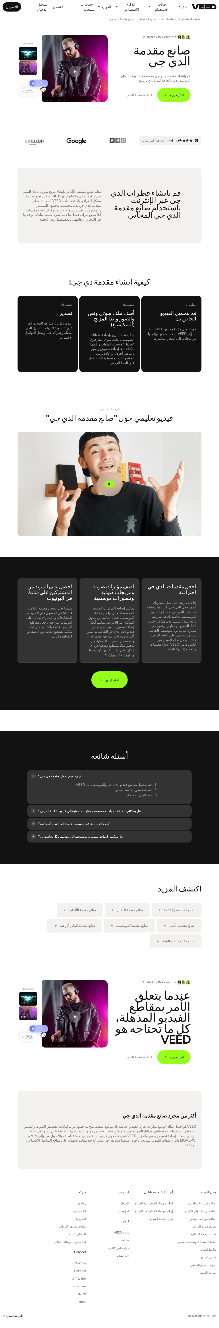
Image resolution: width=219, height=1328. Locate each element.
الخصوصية (79, 1211)
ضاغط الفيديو (208, 1249)
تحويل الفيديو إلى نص (203, 1265)
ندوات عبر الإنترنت (118, 1248)
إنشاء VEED (169, 19)
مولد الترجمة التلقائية (203, 1234)
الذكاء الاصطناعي (131, 7)
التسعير (57, 7)
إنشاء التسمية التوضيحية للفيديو (197, 1242)
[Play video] (109, 484)
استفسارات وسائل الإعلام (70, 1242)
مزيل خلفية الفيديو (161, 1219)
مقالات (125, 1240)
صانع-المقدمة (148, 19)
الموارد (106, 7)
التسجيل (12, 7)
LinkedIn (80, 1271)
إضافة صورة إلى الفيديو (202, 1203)
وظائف (81, 1203)
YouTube (80, 1263)
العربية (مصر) (14, 1316)
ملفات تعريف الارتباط (72, 1226)
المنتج (185, 7)
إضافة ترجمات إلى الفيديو (200, 1211)
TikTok (81, 1294)
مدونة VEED (121, 1232)
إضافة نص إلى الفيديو (203, 1219)
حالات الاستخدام (162, 7)
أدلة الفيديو (122, 1255)
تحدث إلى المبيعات (87, 7)
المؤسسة (123, 1211)
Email (82, 1302)
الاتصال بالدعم (77, 1234)
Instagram (79, 1286)
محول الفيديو (208, 1257)
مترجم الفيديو (208, 1273)
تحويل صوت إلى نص (203, 1226)
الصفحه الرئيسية (191, 19)
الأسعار (125, 1203)
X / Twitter (79, 1279)
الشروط (81, 1219)
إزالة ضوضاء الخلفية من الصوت (153, 1203)
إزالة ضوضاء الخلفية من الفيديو (154, 1211)
